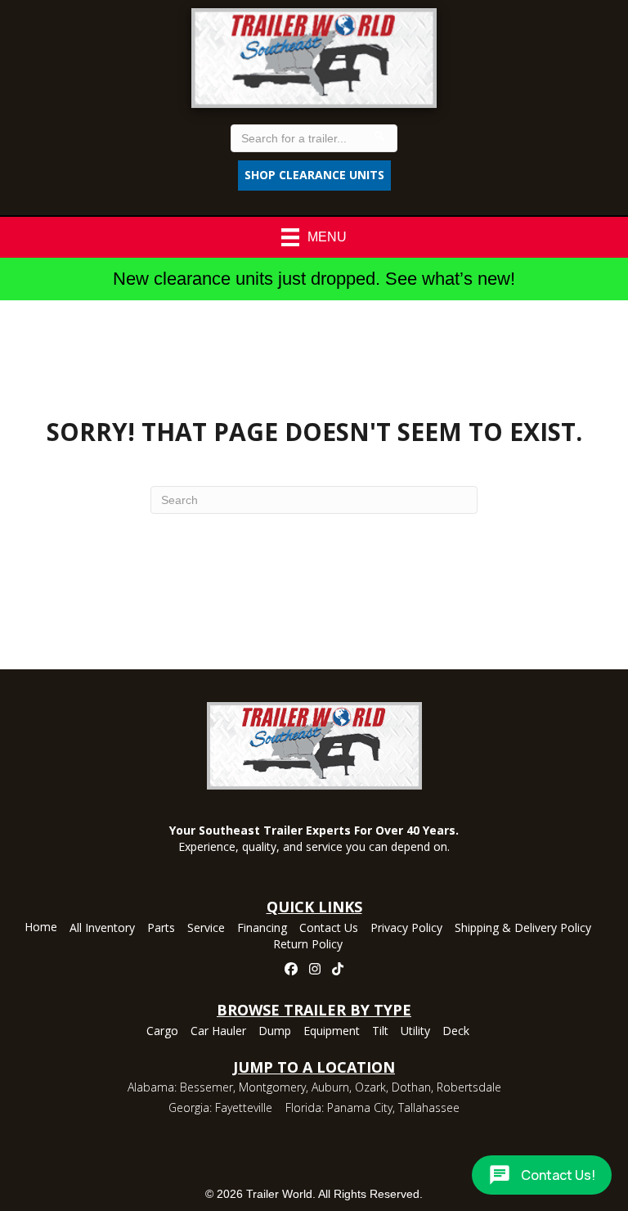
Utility (415, 1031)
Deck (455, 1031)
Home (41, 927)
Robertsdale (469, 1087)
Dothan (411, 1087)
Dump (274, 1031)
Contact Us (328, 928)
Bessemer (206, 1087)
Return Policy (308, 945)
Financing (262, 928)
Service (206, 928)
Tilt (380, 1031)
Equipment (331, 1031)
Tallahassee (429, 1107)
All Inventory (102, 928)
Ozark (370, 1087)
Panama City (359, 1107)
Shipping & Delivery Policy (523, 928)
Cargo (162, 1031)
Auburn (330, 1087)
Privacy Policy (406, 928)
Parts (161, 928)
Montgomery (272, 1087)
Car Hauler (218, 1031)
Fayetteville (243, 1107)
